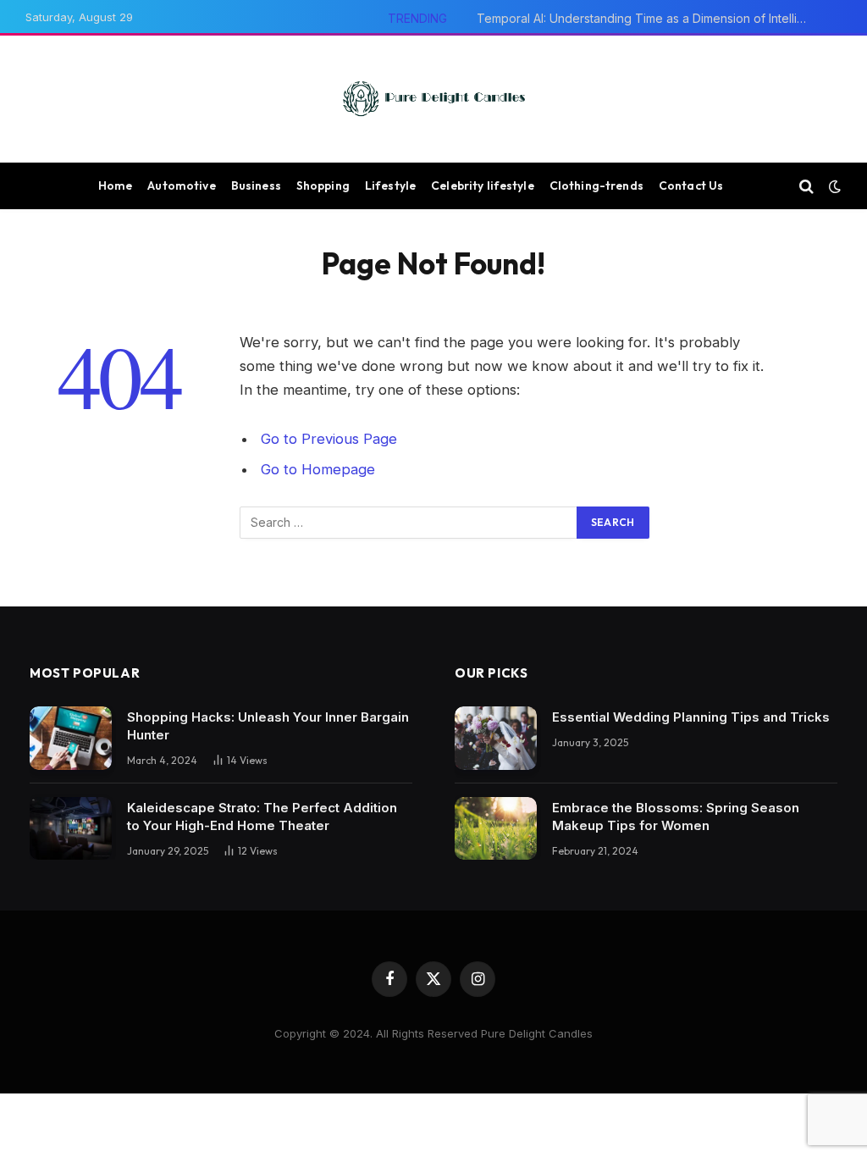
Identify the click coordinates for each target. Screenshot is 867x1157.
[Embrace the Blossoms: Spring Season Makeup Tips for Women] (496, 829)
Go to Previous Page (329, 438)
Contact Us (691, 185)
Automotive (181, 185)
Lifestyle (390, 185)
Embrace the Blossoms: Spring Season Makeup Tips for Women (675, 816)
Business (256, 185)
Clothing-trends (596, 185)
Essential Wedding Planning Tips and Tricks (691, 717)
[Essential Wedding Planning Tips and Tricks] (496, 738)
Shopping (323, 185)
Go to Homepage (318, 469)
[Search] (806, 186)
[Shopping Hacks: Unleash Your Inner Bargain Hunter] (71, 738)
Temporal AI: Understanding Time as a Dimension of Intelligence (646, 18)
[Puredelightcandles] (433, 99)
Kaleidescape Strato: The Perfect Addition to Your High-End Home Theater (262, 816)
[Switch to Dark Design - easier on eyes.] (833, 186)
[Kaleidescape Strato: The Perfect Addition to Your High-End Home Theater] (71, 829)
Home (115, 185)
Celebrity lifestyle (482, 185)
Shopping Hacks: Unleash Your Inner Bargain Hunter (268, 726)
